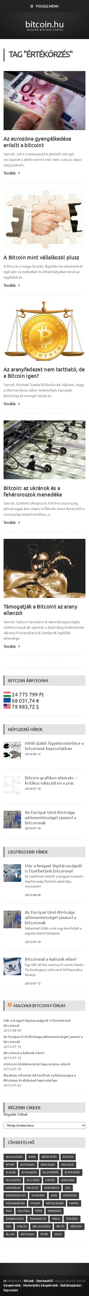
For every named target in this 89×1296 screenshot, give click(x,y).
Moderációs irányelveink (40, 1285)
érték (44, 1234)
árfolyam (27, 1234)
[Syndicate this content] (10, 1005)
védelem (76, 1226)
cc (5, 1280)
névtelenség (55, 1203)
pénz (38, 1210)
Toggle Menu (47, 6)
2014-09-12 (33, 754)
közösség (70, 1195)
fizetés (50, 1180)
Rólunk (29, 1280)
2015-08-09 (33, 895)
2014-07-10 (33, 788)
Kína (54, 1195)
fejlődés (33, 1180)
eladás (11, 1172)
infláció (32, 1187)
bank (32, 1156)
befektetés (49, 1156)
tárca (56, 1218)
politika (23, 1210)
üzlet (58, 1234)
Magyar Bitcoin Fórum (40, 1005)
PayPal (74, 1203)
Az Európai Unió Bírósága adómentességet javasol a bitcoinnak (50, 817)
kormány (38, 1195)
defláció (67, 1164)
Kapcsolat (11, 1290)
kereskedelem (16, 1195)
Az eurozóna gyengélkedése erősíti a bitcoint (37, 142)
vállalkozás (41, 1226)
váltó (60, 1226)
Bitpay (10, 1164)
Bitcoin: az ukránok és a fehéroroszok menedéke (33, 491)
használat (13, 1187)
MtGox (35, 1203)
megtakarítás (15, 1203)
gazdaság (67, 1180)
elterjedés (72, 1172)
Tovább (10, 173)
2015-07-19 (33, 828)
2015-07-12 (33, 983)
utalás (22, 1226)
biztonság (27, 1164)
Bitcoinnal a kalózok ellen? (51, 959)
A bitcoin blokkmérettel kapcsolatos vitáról (37, 1064)
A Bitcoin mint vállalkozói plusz (41, 257)
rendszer (54, 1210)
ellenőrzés (51, 1172)
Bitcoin (68, 1156)
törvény (72, 1218)
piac (9, 1210)
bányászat (48, 1164)
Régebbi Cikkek (16, 1114)
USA (8, 1226)
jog (67, 1187)
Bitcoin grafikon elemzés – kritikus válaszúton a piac (51, 780)
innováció (51, 1187)
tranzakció (38, 1218)
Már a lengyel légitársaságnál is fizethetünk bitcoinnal (53, 868)
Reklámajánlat (71, 1285)
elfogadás (29, 1172)
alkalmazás (14, 1156)
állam (10, 1234)
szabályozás (15, 1218)
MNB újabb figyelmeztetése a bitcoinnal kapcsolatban (54, 746)
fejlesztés (13, 1180)
